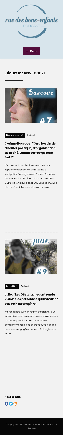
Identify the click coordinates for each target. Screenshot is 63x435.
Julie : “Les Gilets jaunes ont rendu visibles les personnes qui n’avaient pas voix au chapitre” (31, 299)
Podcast (31, 135)
